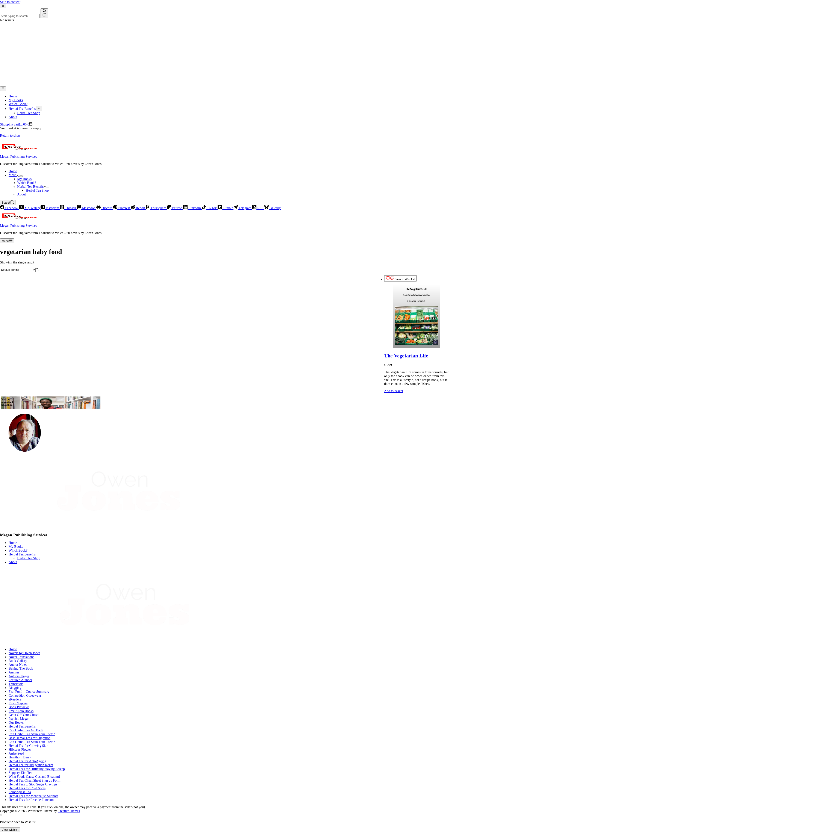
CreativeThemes (69, 811)
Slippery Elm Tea (20, 773)
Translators (16, 684)
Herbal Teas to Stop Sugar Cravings (33, 784)
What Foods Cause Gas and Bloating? (34, 776)
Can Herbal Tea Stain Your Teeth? (32, 734)
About (21, 194)
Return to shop (10, 135)
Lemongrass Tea (20, 792)
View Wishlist (10, 829)
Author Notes (18, 664)
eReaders (15, 699)
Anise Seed (16, 753)
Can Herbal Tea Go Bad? (26, 730)
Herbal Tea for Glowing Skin (28, 745)
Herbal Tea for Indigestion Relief (31, 765)
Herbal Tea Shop (37, 190)
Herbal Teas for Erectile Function (31, 800)
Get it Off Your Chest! (24, 715)
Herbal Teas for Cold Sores (27, 788)
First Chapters (18, 703)
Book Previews (19, 707)
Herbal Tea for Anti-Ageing (27, 761)
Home (13, 171)
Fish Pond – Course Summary (29, 691)
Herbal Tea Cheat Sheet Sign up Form (34, 780)
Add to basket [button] (393, 391)
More (13, 175)
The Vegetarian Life (406, 356)
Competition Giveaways (25, 695)
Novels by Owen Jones (24, 653)
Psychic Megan (19, 718)
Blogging (15, 688)
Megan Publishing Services (18, 156)
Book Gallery (18, 661)
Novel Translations (21, 657)
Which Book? (26, 183)
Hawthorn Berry (20, 757)
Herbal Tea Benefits (30, 186)
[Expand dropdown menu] (21, 176)
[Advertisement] (412, 54)
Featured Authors (20, 680)
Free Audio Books (21, 711)
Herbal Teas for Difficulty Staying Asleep (37, 769)
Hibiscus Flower (20, 749)
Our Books (16, 722)
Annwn (14, 672)
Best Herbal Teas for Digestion (29, 738)
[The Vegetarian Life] (416, 346)
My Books (24, 179)
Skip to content (10, 2)
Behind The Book (21, 668)
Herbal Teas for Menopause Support (33, 796)
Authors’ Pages (19, 676)
